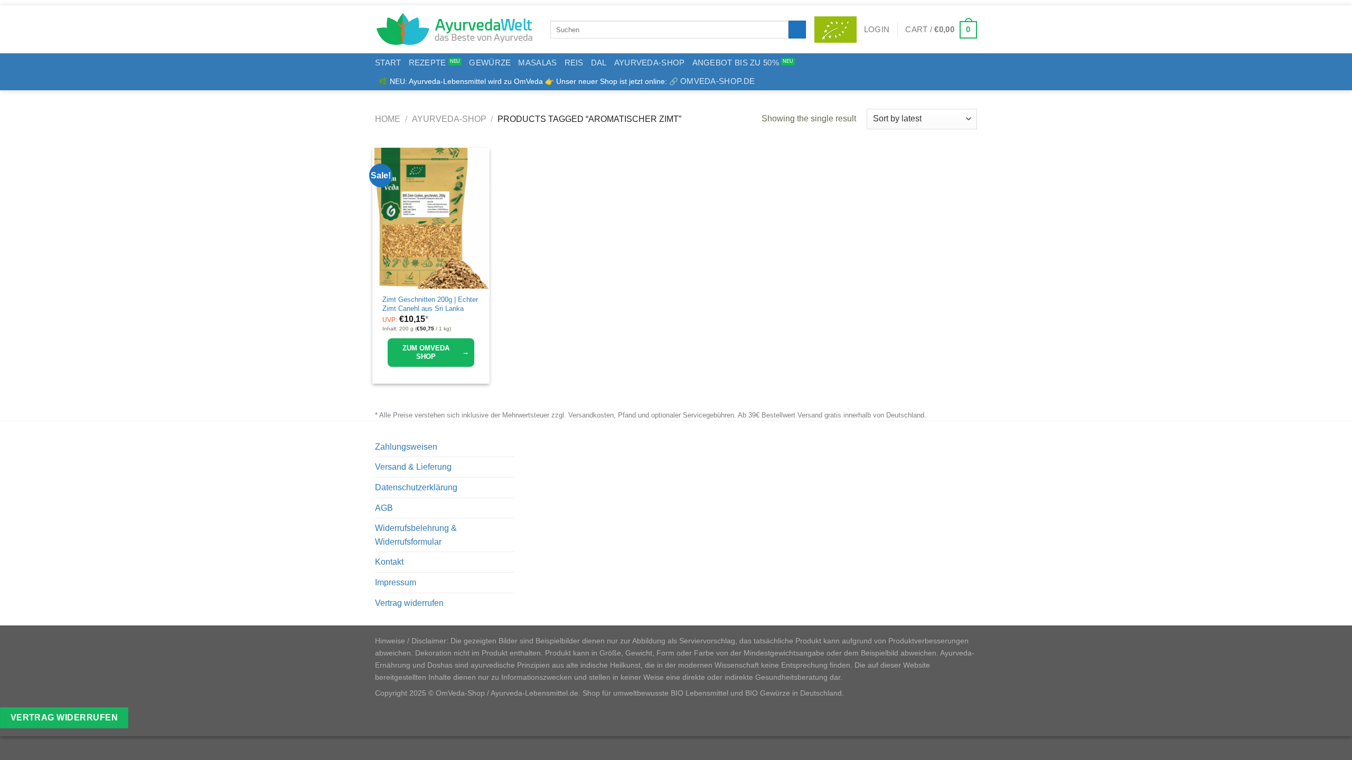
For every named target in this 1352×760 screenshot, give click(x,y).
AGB (384, 508)
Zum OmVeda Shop (435, 352)
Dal (599, 62)
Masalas (537, 62)
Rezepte (427, 62)
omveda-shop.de (717, 81)
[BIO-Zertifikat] (835, 29)
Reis (574, 62)
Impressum (395, 582)
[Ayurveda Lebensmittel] (454, 29)
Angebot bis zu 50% (735, 62)
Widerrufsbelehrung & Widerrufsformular (416, 535)
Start (388, 62)
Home (387, 119)
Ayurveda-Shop (649, 62)
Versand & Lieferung (413, 466)
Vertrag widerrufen (409, 602)
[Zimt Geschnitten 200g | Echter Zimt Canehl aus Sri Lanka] (431, 218)
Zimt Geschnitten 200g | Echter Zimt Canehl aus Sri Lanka (430, 304)
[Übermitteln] (797, 30)
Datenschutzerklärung (416, 487)
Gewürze (490, 62)
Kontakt (389, 561)
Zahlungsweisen (406, 446)
